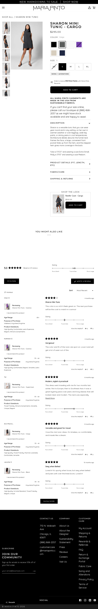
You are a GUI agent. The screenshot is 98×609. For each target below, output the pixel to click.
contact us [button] (46, 518)
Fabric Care (85, 566)
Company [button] (64, 518)
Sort (71, 290)
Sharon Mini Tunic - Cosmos (21, 308)
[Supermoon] (70, 44)
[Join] (32, 571)
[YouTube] (95, 600)
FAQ (81, 549)
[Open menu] (3, 7)
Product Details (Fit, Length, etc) (67, 163)
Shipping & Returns (61, 179)
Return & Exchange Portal (84, 558)
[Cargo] (62, 44)
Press (62, 547)
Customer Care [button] (84, 519)
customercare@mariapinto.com (48, 551)
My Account (85, 528)
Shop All (7, 17)
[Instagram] (85, 600)
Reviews (63, 552)
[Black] (54, 44)
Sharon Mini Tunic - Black (21, 472)
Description (57, 123)
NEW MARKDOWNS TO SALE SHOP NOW (49, 1)
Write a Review (85, 282)
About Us (64, 525)
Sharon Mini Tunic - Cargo (21, 434)
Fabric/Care (57, 172)
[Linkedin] (90, 600)
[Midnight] (62, 53)
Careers (63, 556)
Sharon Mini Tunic (27, 17)
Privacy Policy (86, 579)
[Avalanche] (54, 53)
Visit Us (63, 561)
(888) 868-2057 (48, 542)
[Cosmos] (79, 44)
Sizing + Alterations (60, 74)
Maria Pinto (11, 606)
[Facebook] (80, 600)
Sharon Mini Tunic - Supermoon (23, 387)
